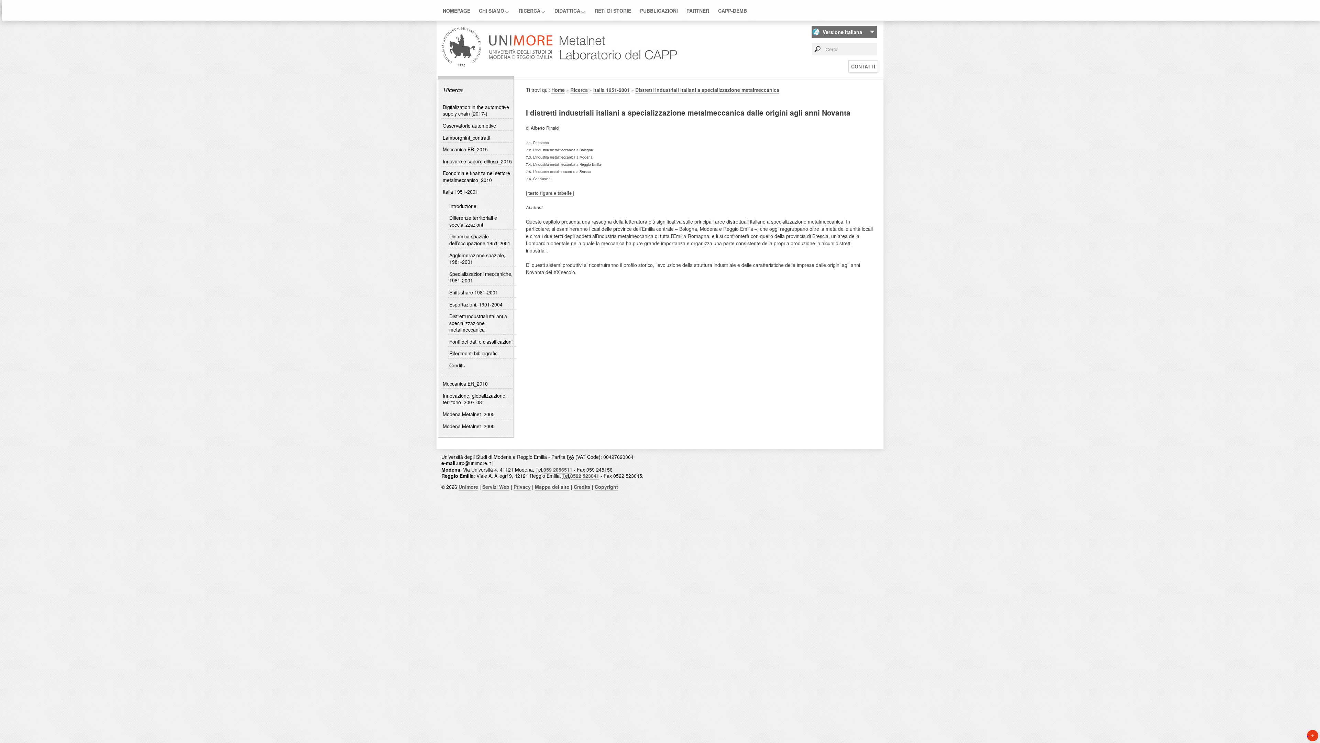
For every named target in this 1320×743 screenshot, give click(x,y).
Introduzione (462, 206)
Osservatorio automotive (469, 125)
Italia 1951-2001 (460, 191)
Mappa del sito (552, 486)
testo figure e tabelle (550, 193)
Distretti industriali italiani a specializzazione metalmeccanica (478, 323)
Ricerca (529, 10)
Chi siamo (491, 10)
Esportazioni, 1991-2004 (476, 304)
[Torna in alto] (1312, 735)
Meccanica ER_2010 (465, 383)
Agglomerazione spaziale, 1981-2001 (477, 259)
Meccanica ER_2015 (465, 149)
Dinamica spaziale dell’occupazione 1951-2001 (479, 240)
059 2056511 (557, 469)
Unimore (468, 486)
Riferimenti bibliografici (473, 353)
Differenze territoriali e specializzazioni (473, 221)
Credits (457, 365)
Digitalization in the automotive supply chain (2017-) (476, 110)
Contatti (863, 66)
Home (558, 89)
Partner (697, 10)
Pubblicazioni (659, 10)
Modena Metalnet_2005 (469, 414)
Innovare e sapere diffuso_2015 (477, 161)
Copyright (606, 486)
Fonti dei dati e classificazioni (481, 341)
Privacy (522, 486)
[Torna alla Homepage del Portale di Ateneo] (497, 67)
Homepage (456, 10)
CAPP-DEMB (732, 10)
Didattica (567, 10)
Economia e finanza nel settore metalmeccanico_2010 (476, 176)
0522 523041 (584, 475)
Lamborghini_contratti (466, 137)
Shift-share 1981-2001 (473, 292)
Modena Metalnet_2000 (469, 426)
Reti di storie (613, 10)
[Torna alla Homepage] (616, 67)
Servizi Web (495, 486)
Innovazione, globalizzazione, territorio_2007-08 (475, 399)
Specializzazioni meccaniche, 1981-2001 (481, 277)
